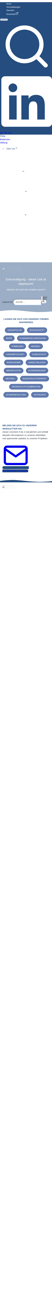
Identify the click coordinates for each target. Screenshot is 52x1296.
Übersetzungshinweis (11, 974)
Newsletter (11, 14)
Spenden (10, 10)
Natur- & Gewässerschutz (25, 185)
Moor (9, 338)
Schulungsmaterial (21, 225)
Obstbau (10, 379)
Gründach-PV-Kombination (26, 387)
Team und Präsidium (21, 158)
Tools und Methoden (22, 222)
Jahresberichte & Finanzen (11, 706)
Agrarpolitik (14, 330)
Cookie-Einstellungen (32, 974)
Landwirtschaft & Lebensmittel (28, 182)
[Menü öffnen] (2, 255)
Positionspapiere (19, 229)
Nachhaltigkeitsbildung (24, 208)
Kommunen (17, 346)
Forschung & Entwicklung (25, 199)
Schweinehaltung (16, 395)
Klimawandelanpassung (33, 338)
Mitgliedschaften (20, 165)
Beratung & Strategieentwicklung (30, 202)
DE (9, 133)
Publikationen (18, 219)
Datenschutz (17, 972)
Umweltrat (4, 714)
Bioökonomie (14, 362)
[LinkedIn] (26, 129)
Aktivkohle (40, 395)
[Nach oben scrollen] (2, 982)
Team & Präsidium (8, 704)
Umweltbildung (36, 362)
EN (1, 133)
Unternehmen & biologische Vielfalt (31, 188)
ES (5, 133)
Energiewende (18, 179)
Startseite (14, 996)
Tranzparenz (31, 972)
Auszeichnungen (19, 212)
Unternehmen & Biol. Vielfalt (12, 731)
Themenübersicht (20, 175)
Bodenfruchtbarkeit (34, 379)
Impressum (4, 972)
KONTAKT (5, 673)
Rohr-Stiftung (18, 168)
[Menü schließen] (0, 988)
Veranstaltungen (16, 1002)
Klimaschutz (39, 354)
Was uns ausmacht (20, 155)
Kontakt (4, 20)
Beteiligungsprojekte (22, 205)
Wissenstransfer (20, 195)
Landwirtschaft (15, 354)
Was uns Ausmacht (8, 701)
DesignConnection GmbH (19, 977)
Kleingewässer (37, 371)
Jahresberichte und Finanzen (27, 162)
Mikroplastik (13, 371)
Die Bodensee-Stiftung (23, 152)
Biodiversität (37, 330)
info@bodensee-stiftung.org (12, 687)
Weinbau (35, 346)
